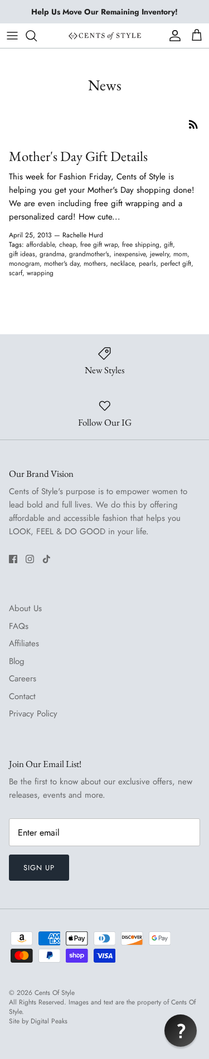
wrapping (40, 273)
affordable (40, 245)
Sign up (39, 867)
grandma (52, 254)
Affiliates (24, 643)
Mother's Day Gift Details (78, 156)
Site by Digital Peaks (38, 1021)
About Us (25, 608)
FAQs (18, 626)
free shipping (140, 245)
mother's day (61, 263)
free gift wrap (99, 245)
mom (180, 254)
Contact (22, 696)
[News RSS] (193, 123)
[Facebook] (13, 559)
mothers (95, 263)
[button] (180, 1030)
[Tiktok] (46, 559)
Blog (17, 661)
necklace (122, 263)
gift (168, 245)
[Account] (172, 35)
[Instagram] (30, 559)
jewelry (159, 254)
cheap (67, 245)
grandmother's (89, 254)
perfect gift (176, 263)
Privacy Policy (33, 713)
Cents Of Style (55, 993)
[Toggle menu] (12, 35)
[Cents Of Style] (105, 35)
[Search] (37, 35)
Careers (22, 678)
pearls (147, 263)
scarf (15, 273)
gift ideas (22, 254)
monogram (24, 263)
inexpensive (129, 254)
